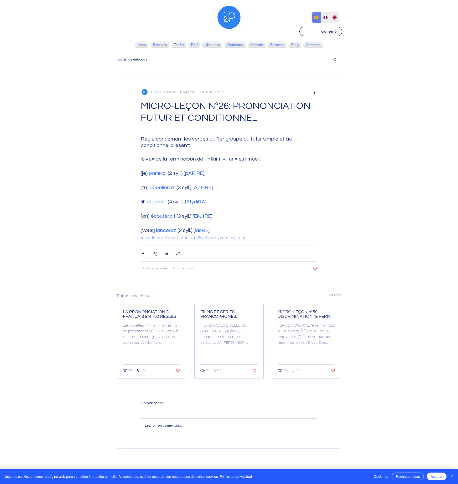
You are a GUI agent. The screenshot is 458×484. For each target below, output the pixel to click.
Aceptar (436, 476)
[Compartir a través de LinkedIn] (166, 253)
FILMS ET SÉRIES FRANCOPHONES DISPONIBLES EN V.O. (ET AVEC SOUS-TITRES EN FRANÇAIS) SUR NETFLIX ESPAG (225, 314)
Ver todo (334, 295)
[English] (334, 17)
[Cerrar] (452, 476)
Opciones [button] (381, 476)
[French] (325, 17)
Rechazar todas (408, 476)
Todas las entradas (132, 59)
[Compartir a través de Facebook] (143, 253)
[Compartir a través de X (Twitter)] (154, 253)
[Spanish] (316, 17)
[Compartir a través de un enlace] (178, 253)
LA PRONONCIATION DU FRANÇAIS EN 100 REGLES (149, 314)
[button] (335, 59)
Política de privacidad (236, 476)
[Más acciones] (314, 92)
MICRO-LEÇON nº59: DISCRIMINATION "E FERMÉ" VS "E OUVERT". (306, 314)
